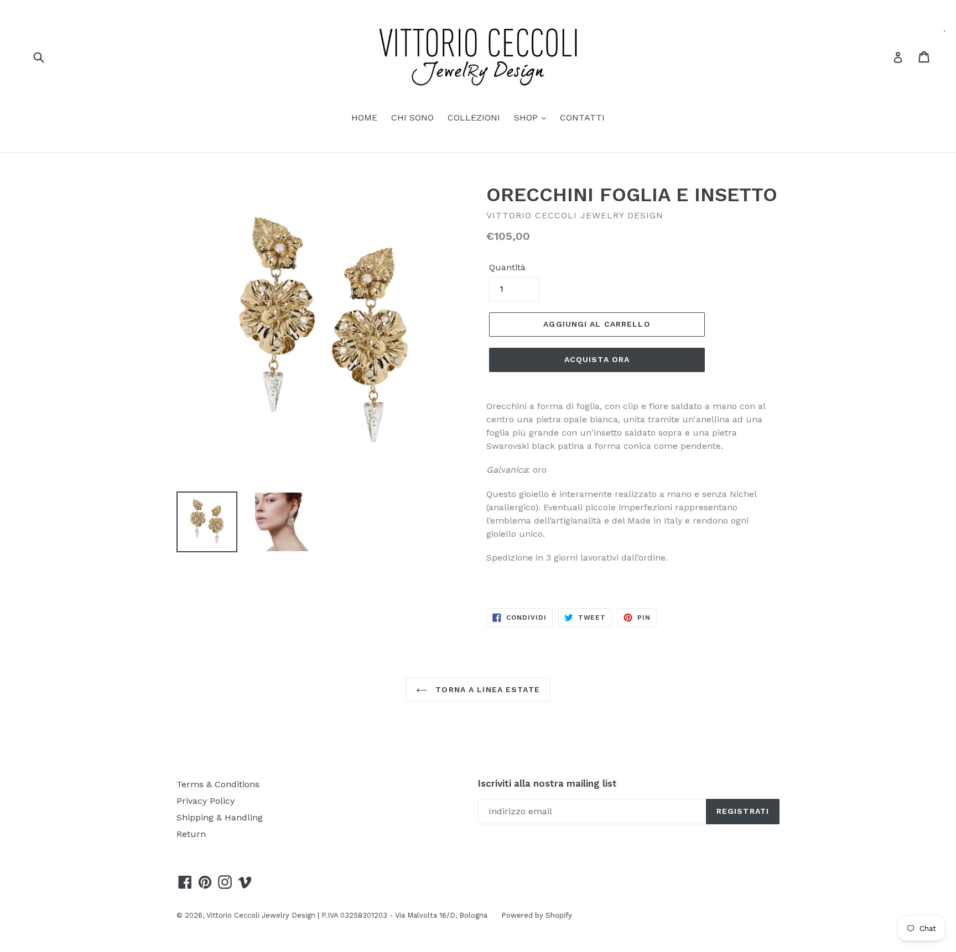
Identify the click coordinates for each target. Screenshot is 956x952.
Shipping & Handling (219, 817)
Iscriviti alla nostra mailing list (547, 783)
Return (191, 834)
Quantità (507, 267)
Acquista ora (597, 359)
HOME (364, 117)
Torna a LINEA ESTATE (486, 689)
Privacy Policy (205, 801)
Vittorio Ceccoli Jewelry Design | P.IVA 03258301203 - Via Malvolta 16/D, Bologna (346, 915)
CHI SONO (412, 117)
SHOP (527, 117)
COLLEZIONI (474, 117)
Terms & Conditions (217, 784)
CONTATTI (582, 117)
